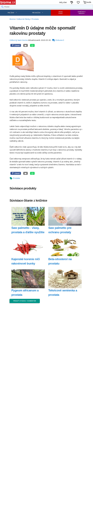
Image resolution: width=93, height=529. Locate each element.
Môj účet (63, 2)
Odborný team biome (19, 40)
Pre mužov (36, 13)
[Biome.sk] (8, 2)
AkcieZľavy (60, 12)
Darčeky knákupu (81, 12)
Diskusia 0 (58, 40)
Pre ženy (11, 13)
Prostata (16, 178)
